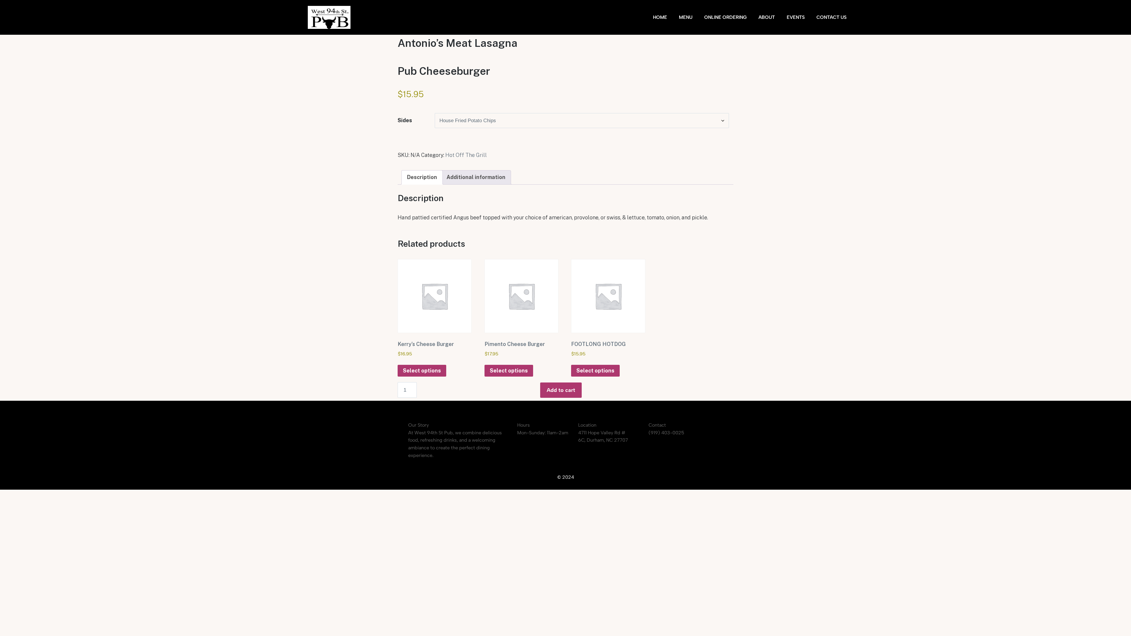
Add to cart (561, 390)
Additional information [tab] (476, 177)
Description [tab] (422, 177)
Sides (405, 120)
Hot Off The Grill (466, 155)
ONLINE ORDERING (725, 17)
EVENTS (796, 17)
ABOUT (766, 17)
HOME (660, 17)
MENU (685, 17)
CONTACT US (831, 17)
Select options (422, 370)
